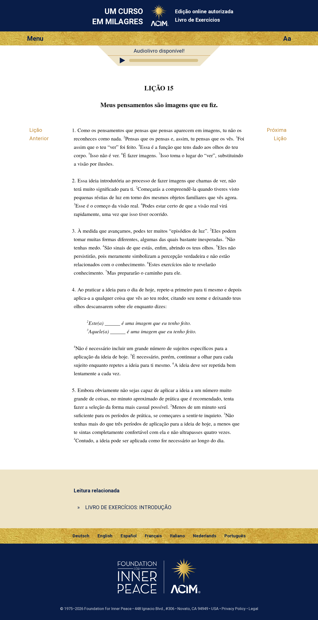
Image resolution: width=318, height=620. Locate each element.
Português (235, 535)
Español (129, 535)
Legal (253, 608)
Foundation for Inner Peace (108, 608)
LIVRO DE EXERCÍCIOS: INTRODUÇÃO (128, 507)
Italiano (177, 535)
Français (153, 535)
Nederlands (204, 535)
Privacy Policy (234, 608)
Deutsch (81, 535)
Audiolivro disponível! (159, 51)
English (105, 535)
